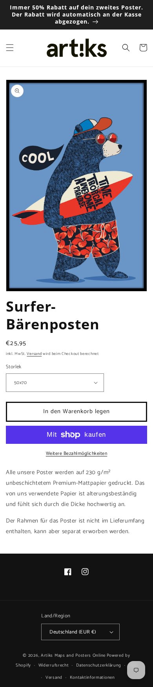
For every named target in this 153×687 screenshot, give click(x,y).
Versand (34, 354)
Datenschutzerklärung (98, 665)
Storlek (14, 367)
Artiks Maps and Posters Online (73, 655)
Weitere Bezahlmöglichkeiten (76, 453)
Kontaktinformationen (92, 677)
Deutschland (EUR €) (72, 632)
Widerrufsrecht (53, 665)
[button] (9, 47)
